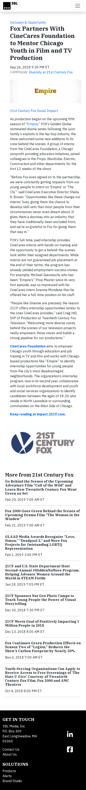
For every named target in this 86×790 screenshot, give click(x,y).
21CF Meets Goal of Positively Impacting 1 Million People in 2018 (42, 623)
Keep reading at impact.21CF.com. (38, 414)
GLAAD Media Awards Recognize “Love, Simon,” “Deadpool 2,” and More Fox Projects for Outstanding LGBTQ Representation (40, 543)
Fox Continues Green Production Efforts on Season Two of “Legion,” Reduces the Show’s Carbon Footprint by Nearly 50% (43, 647)
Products (9, 771)
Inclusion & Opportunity (28, 22)
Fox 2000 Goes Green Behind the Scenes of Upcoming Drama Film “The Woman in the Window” (42, 515)
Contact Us (11, 749)
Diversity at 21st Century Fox (51, 72)
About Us (10, 754)
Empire (32, 124)
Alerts (7, 776)
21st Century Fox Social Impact (34, 111)
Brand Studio (12, 781)
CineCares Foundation (28, 346)
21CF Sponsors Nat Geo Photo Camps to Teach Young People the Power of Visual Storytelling (40, 600)
